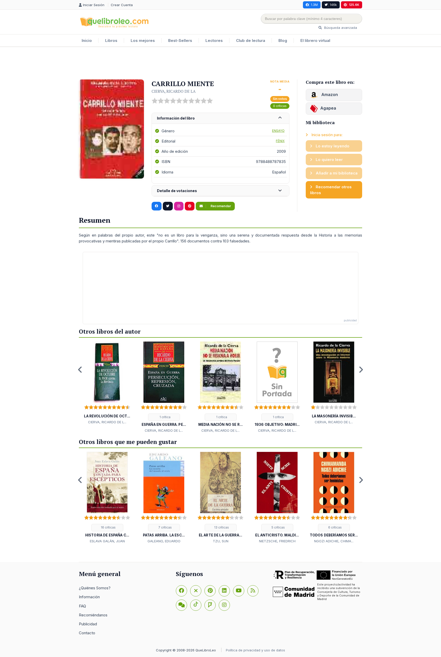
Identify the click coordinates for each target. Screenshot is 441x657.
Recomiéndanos (93, 615)
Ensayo (278, 131)
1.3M (314, 5)
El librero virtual (315, 40)
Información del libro (176, 118)
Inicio (87, 40)
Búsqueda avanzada (340, 28)
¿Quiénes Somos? (95, 587)
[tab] (220, 118)
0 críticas (280, 106)
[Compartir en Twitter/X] (168, 206)
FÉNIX (280, 141)
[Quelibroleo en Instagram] (178, 206)
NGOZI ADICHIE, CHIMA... (333, 541)
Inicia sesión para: (326, 134)
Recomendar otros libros (331, 189)
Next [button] (360, 369)
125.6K (354, 5)
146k (333, 5)
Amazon (329, 94)
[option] (107, 383)
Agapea (328, 108)
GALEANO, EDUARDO (164, 541)
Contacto (87, 632)
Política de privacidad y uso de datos (255, 650)
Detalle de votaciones (177, 191)
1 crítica (164, 417)
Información (89, 596)
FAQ (82, 606)
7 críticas (164, 527)
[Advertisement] (220, 63)
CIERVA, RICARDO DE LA (173, 91)
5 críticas (278, 527)
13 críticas (221, 527)
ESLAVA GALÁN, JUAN (107, 541)
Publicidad (88, 623)
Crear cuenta (122, 5)
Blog (282, 40)
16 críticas (108, 527)
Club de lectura (250, 40)
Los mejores (143, 40)
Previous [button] (80, 369)
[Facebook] (181, 590)
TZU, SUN (220, 541)
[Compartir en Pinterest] (189, 206)
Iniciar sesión (94, 5)
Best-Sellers (180, 40)
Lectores (214, 40)
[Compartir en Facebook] (157, 206)
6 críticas (334, 527)
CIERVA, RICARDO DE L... (107, 422)
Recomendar (220, 206)
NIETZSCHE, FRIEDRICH (277, 541)
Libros (111, 40)
